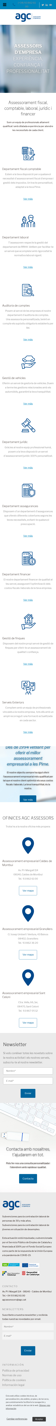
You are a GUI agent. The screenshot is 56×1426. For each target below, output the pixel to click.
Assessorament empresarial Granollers (27, 929)
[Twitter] (43, 5)
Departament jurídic (15, 442)
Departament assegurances (20, 506)
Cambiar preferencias (17, 1419)
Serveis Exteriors (13, 702)
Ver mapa (28, 890)
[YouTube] (50, 5)
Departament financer (16, 574)
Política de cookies (14, 1380)
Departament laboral (15, 237)
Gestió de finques (13, 638)
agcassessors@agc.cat (14, 1299)
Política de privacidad (15, 1370)
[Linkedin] (46, 5)
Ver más (28, 198)
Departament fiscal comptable (21, 169)
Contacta (28, 1178)
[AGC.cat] (28, 19)
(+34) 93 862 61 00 (27, 4)
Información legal (13, 1385)
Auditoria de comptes (16, 305)
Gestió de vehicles (14, 378)
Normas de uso (12, 1375)
